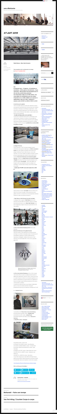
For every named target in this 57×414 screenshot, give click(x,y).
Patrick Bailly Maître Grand (46, 316)
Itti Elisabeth (44, 149)
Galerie (43, 240)
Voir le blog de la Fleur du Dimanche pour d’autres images (25, 363)
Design (43, 229)
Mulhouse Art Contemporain (47, 191)
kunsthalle (44, 245)
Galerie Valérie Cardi (45, 185)
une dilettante (9, 8)
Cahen (43, 220)
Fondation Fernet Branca (46, 184)
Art (4, 69)
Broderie (43, 219)
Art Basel (43, 208)
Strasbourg (44, 268)
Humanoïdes (44, 242)
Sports (43, 267)
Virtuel (43, 274)
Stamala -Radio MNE (45, 199)
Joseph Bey (44, 311)
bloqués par (47, 329)
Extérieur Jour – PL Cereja (46, 309)
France (7, 70)
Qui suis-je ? (44, 35)
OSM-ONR (43, 170)
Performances (44, 256)
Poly (42, 171)
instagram (43, 38)
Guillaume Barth (45, 121)
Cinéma (43, 222)
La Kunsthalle (44, 186)
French (44, 297)
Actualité (43, 205)
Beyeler (43, 214)
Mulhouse (43, 251)
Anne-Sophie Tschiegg (46, 306)
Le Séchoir (44, 187)
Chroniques (44, 221)
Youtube (43, 49)
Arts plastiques (7, 69)
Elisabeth (43, 155)
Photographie (44, 258)
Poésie (43, 259)
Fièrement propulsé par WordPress (20, 409)
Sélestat (43, 263)
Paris (43, 254)
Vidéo (43, 273)
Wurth (43, 276)
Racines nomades (45, 318)
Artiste (43, 209)
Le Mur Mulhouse (45, 188)
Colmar (43, 224)
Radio (43, 260)
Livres (43, 247)
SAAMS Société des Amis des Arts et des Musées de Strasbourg (47, 197)
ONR (42, 192)
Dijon (43, 232)
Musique (43, 252)
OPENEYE (43, 169)
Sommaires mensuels (45, 265)
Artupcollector (44, 180)
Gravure (43, 241)
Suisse (43, 269)
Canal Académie (44, 181)
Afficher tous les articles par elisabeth (23, 381)
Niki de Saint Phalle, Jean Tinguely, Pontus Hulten (47, 153)
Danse (43, 228)
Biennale (43, 215)
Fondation (43, 238)
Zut (42, 172)
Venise (43, 272)
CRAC (43, 227)
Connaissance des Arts (46, 164)
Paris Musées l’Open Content (47, 193)
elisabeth (5, 66)
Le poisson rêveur (45, 312)
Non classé (44, 253)
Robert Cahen (44, 319)
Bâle (42, 213)
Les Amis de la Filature (46, 313)
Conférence (44, 225)
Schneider (43, 261)
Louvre (43, 248)
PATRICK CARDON (45, 135)
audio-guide (44, 212)
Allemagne (44, 206)
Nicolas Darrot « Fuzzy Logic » (47, 113)
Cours (43, 226)
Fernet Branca (44, 234)
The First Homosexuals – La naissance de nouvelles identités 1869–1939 (47, 110)
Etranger (43, 233)
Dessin (43, 231)
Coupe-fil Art (44, 183)
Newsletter (47, 141)
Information (44, 108)
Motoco (43, 190)
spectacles (43, 266)
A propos (11, 409)
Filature (43, 235)
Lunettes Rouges (45, 315)
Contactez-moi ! (45, 37)
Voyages (43, 275)
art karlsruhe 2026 (45, 120)
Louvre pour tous (45, 314)
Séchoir (43, 262)
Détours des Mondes (45, 307)
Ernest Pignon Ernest (45, 308)
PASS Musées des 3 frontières (47, 194)
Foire (5, 70)
